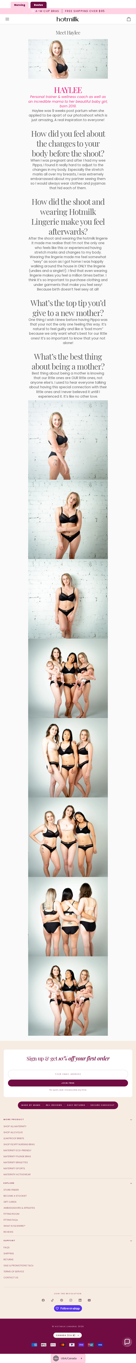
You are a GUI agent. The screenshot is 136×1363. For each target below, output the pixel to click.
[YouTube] (89, 1300)
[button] (127, 1342)
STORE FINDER (11, 1189)
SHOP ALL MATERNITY (15, 1126)
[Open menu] (10, 19)
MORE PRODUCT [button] (14, 1119)
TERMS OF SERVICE (14, 1271)
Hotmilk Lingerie (66, 1326)
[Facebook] (43, 1300)
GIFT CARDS (10, 1202)
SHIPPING (9, 1253)
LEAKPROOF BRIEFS (14, 1138)
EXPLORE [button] (9, 1183)
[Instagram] (70, 1300)
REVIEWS (8, 1232)
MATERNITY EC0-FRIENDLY (17, 1150)
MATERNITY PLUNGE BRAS (17, 1156)
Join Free (68, 1083)
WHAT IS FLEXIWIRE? (14, 1226)
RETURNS (8, 1259)
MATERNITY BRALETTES (16, 1162)
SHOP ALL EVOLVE (13, 1132)
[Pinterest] (61, 1300)
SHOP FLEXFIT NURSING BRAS (19, 1144)
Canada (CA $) (65, 1335)
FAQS (7, 1247)
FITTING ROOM (11, 1214)
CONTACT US (11, 1277)
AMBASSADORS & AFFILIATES (19, 1208)
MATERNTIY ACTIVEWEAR (17, 1174)
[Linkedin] (80, 1300)
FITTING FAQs (11, 1220)
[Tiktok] (52, 1300)
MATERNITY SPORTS (14, 1168)
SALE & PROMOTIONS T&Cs (18, 1265)
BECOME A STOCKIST (15, 1196)
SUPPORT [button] (9, 1240)
